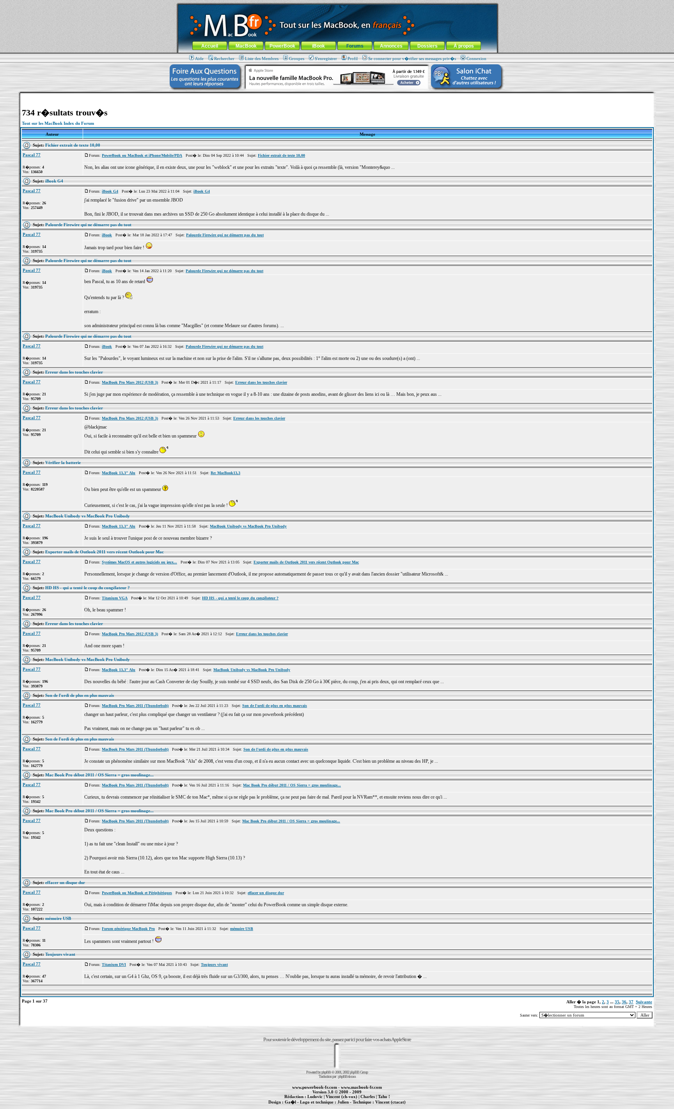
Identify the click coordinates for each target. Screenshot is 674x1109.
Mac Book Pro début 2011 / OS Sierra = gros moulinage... (99, 774)
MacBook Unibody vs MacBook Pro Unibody (87, 516)
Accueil (209, 46)
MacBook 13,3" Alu (118, 473)
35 (617, 1001)
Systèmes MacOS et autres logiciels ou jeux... (139, 562)
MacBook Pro (309, 1106)
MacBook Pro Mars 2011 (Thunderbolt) (135, 705)
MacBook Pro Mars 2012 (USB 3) (130, 382)
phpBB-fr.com (347, 1076)
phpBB (326, 1072)
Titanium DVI (114, 964)
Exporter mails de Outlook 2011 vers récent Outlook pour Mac (104, 551)
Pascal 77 (32, 154)
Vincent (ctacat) (390, 1102)
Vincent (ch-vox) (341, 1096)
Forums (355, 46)
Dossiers (427, 46)
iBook (318, 46)
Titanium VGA (115, 598)
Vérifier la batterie (63, 462)
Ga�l (290, 1102)
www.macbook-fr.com (361, 1087)
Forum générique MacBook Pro (128, 929)
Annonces (391, 46)
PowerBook (282, 46)
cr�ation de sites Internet (387, 1106)
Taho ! (384, 1096)
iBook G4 (54, 181)
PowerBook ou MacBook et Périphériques (137, 893)
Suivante (644, 1001)
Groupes (296, 58)
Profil (353, 58)
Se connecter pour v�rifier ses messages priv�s (412, 58)
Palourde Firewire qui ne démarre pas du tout (88, 224)
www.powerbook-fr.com (314, 1087)
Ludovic (315, 1096)
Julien (343, 1102)
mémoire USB (58, 918)
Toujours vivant (60, 954)
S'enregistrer (326, 58)
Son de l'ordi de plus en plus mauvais (79, 695)
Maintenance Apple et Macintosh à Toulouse (349, 1106)
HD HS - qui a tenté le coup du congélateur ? (87, 587)
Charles (367, 1096)
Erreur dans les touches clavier (74, 372)
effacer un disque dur (65, 882)
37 (631, 1001)
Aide (199, 58)
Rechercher (224, 58)
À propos (464, 46)
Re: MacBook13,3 (225, 473)
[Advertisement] (337, 96)
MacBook (246, 46)
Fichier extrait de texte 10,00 (72, 145)
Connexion (476, 58)
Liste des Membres (261, 58)
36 (624, 1001)
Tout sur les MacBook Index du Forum (58, 123)
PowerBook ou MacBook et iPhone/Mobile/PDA (142, 155)
